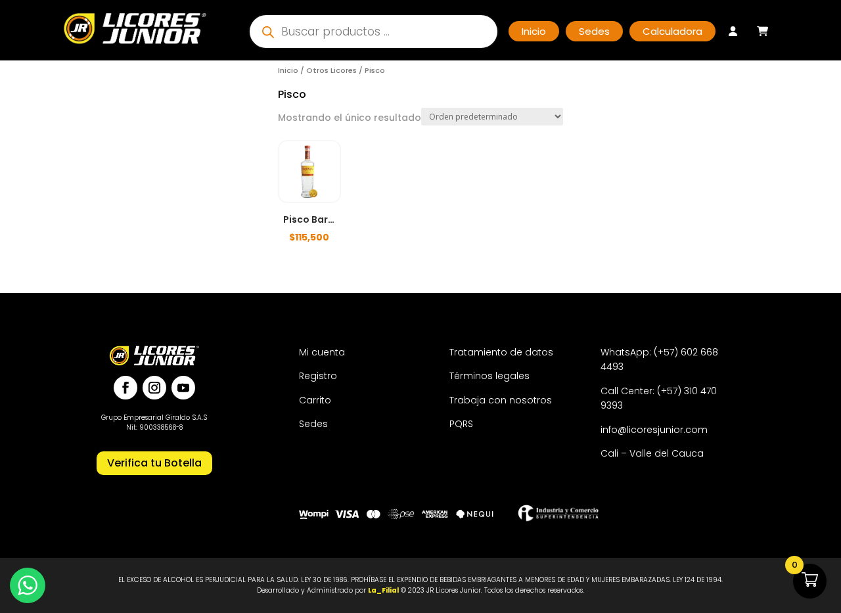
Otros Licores (331, 70)
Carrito (315, 400)
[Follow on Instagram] (154, 387)
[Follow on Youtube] (183, 387)
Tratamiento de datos (501, 352)
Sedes (313, 423)
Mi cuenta (322, 352)
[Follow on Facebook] (125, 387)
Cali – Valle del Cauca (652, 453)
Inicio (288, 70)
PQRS (461, 423)
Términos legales (489, 375)
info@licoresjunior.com (654, 429)
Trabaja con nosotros (500, 400)
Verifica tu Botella (154, 462)
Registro (318, 375)
